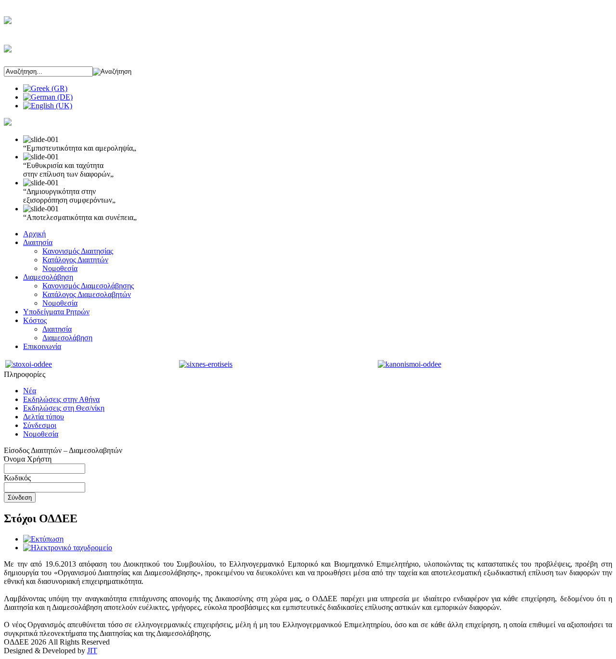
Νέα (29, 391)
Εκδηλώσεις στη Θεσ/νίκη (63, 408)
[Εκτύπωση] (43, 539)
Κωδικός (17, 478)
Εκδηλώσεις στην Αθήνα (61, 399)
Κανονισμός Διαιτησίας (77, 251)
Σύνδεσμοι (39, 425)
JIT (92, 650)
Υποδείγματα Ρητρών (56, 312)
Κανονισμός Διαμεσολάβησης (88, 286)
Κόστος (35, 320)
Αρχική (34, 234)
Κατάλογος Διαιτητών (75, 260)
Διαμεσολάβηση (48, 277)
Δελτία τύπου (43, 417)
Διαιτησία (37, 242)
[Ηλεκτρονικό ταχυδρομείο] (67, 547)
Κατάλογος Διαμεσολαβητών (86, 294)
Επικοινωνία (42, 346)
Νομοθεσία (59, 268)
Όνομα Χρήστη (27, 459)
